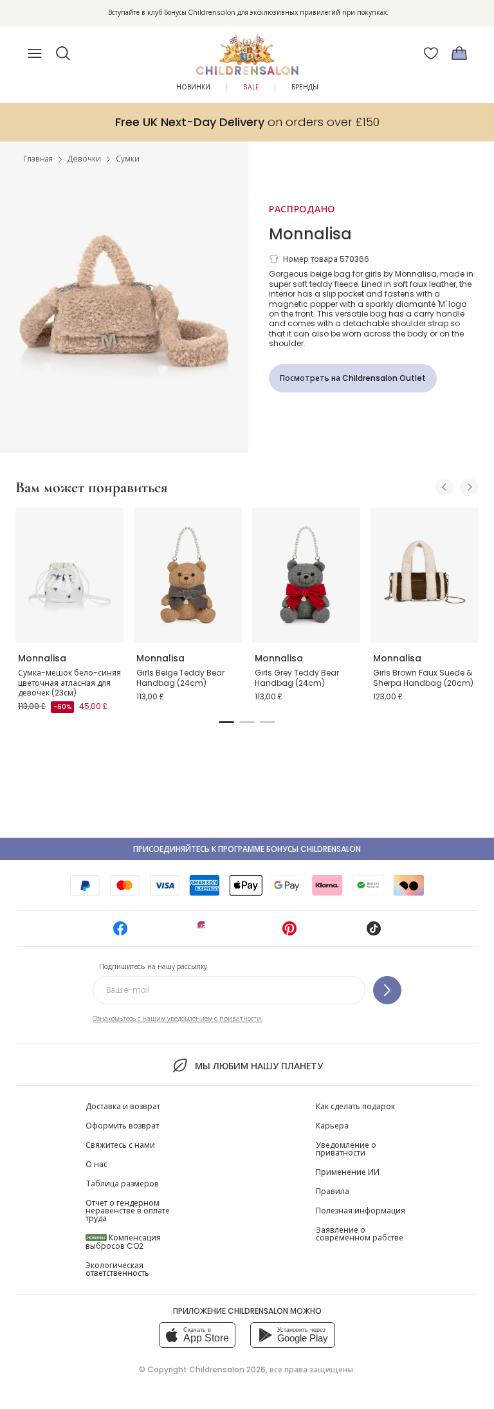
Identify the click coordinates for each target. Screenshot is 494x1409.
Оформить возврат (122, 1125)
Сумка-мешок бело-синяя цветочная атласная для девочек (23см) (69, 682)
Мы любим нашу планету (258, 1066)
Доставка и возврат (123, 1106)
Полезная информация (360, 1210)
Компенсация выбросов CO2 (123, 1241)
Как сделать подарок (355, 1106)
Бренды (304, 87)
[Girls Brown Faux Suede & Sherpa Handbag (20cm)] (424, 575)
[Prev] (444, 487)
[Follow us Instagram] (204, 932)
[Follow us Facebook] (120, 932)
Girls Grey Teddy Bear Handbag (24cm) (297, 678)
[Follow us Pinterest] (289, 932)
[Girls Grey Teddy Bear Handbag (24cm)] (306, 575)
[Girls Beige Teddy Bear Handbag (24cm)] (188, 575)
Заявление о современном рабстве (359, 1233)
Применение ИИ (348, 1171)
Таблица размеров (122, 1183)
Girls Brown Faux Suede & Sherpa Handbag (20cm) (423, 678)
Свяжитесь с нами (120, 1144)
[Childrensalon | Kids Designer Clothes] (247, 49)
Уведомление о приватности (346, 1148)
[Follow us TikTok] (374, 932)
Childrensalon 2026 (227, 1369)
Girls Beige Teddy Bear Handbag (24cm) (180, 678)
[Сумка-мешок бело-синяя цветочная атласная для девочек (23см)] (69, 575)
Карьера (332, 1125)
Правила (332, 1191)
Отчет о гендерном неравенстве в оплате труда (128, 1210)
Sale (251, 87)
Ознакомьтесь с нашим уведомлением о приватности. (177, 1019)
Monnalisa (310, 233)
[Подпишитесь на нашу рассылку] (387, 990)
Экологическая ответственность (117, 1269)
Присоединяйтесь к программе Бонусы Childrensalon (247, 848)
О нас (96, 1164)
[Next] (469, 487)
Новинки (193, 87)
